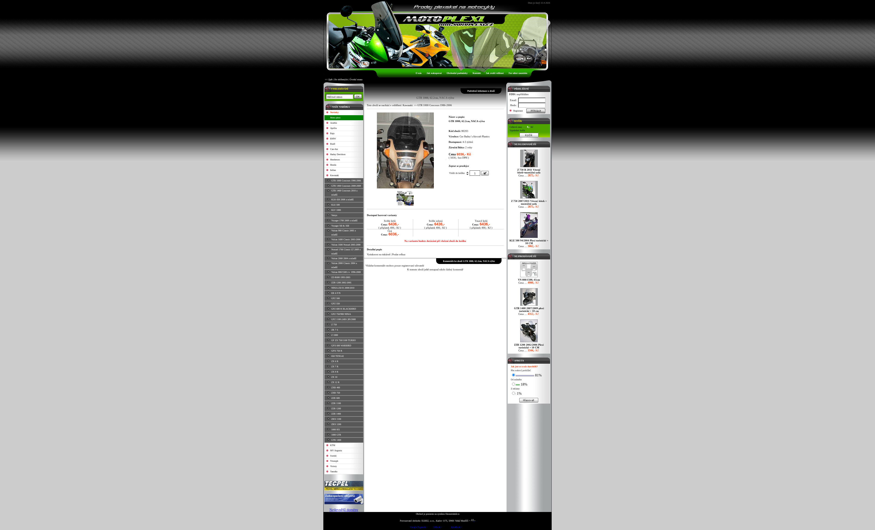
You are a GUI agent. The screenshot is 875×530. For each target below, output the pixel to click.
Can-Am (334, 149)
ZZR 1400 (336, 414)
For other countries (518, 73)
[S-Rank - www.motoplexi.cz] (437, 528)
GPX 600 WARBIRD (341, 345)
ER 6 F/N (335, 293)
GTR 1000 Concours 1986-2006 (346, 180)
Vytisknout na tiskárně (378, 254)
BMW (333, 138)
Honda (333, 165)
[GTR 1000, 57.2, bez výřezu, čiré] (405, 187)
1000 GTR (336, 434)
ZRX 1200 (336, 424)
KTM (332, 445)
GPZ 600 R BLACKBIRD (343, 309)
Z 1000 (334, 335)
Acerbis (333, 123)
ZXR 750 (335, 393)
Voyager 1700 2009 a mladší (344, 220)
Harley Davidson (337, 154)
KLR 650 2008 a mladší (342, 199)
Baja (332, 133)
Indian (333, 170)
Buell (332, 144)
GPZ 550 (335, 303)
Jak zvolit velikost (495, 73)
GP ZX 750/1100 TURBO (343, 340)
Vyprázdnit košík (517, 130)
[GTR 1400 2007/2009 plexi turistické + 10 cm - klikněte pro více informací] (529, 306)
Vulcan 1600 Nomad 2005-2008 (345, 244)
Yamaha (333, 471)
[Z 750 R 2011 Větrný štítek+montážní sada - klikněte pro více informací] (529, 167)
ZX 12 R (335, 382)
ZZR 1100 (336, 403)
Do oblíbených (341, 79)
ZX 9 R (334, 372)
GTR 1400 (336, 440)
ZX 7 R (334, 366)
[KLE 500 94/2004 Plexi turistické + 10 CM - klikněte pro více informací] (529, 238)
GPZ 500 (335, 298)
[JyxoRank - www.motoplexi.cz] (456, 528)
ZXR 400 (335, 387)
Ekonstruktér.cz (452, 514)
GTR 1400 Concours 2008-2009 (346, 186)
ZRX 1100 (336, 419)
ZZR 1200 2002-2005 (341, 282)
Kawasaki (334, 175)
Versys (334, 215)
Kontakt (477, 73)
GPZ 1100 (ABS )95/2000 (343, 319)
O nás (419, 73)
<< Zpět (328, 79)
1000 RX (335, 429)
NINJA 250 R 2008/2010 (342, 288)
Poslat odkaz (398, 254)
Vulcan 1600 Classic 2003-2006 (345, 239)
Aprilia (333, 128)
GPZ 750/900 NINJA (341, 314)
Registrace (518, 111)
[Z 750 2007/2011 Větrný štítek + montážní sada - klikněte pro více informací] (529, 198)
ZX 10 (334, 377)
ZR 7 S (334, 330)
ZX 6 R (334, 361)
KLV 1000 (336, 210)
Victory (333, 466)
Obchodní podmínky (457, 73)
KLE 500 (335, 205)
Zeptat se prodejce (459, 165)
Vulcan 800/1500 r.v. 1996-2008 (346, 272)
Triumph (334, 461)
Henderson (335, 159)
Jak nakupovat (434, 73)
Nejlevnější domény (343, 510)
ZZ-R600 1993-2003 (340, 277)
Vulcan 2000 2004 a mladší (343, 258)
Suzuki (333, 455)
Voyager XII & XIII (340, 226)
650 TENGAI (337, 356)
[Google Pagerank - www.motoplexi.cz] (418, 528)
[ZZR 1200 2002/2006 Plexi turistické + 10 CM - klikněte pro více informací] (529, 342)
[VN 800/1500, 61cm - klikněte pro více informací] (529, 277)
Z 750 (334, 324)
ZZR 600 (335, 398)
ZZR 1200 (336, 408)
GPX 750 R (336, 351)
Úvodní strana (356, 79)
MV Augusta (336, 450)
